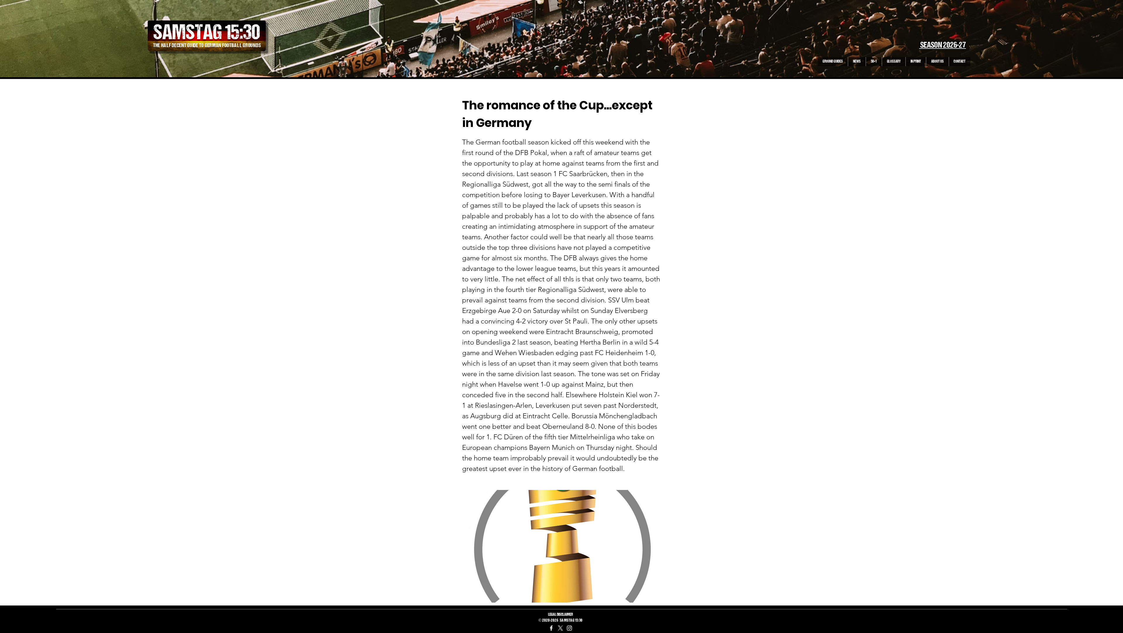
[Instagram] (569, 628)
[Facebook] (551, 628)
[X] (560, 628)
